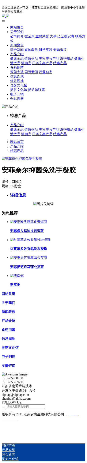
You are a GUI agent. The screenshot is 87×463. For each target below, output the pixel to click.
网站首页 (17, 142)
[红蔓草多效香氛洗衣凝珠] (30, 240)
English (77, 11)
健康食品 (17, 129)
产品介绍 (17, 125)
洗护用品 (66, 129)
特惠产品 (60, 134)
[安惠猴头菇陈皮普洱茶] (28, 222)
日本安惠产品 (42, 134)
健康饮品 (31, 129)
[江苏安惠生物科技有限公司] (43, 16)
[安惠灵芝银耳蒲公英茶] (28, 257)
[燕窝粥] (17, 276)
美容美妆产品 (49, 129)
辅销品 (26, 134)
